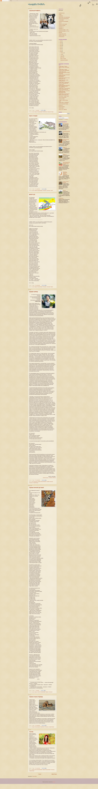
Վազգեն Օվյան (35, 482)
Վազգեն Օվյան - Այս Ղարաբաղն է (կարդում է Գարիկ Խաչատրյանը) (64, 75)
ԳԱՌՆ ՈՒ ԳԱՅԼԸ (33, 115)
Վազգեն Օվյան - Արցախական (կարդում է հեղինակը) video (64, 83)
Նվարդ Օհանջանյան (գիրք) (63, 103)
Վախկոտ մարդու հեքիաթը (36, 696)
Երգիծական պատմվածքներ (63, 21)
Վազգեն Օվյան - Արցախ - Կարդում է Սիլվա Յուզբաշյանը (64, 70)
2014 (61, 45)
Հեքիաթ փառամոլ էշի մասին (36, 487)
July (61, 54)
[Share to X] (43, 110)
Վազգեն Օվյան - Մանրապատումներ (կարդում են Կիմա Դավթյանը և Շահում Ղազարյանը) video (64, 86)
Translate (66, 119)
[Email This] (41, 110)
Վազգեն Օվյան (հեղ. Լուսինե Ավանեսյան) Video (63, 80)
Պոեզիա (60, 14)
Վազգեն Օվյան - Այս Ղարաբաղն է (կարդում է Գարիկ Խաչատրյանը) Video (64, 91)
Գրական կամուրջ (62, 106)
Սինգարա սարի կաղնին (63, 24)
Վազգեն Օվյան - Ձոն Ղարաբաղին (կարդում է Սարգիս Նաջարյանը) (64, 72)
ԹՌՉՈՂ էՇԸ (32, 194)
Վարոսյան (49, 111)
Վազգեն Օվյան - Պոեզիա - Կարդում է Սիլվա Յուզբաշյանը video (64, 67)
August (62, 55)
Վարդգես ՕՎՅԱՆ (62, 98)
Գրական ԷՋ (61, 105)
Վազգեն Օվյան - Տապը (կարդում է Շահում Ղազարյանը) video (64, 89)
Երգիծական (45, 111)
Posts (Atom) (35, 776)
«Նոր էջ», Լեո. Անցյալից (63, 109)
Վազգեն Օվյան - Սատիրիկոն (63, 102)
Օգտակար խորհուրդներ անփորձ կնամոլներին (65, 173)
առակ (33, 111)
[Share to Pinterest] (45, 110)
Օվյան (52, 111)
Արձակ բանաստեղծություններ (37, 769)
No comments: (37, 285)
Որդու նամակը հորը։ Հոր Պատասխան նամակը (66, 163)
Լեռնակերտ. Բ (61, 28)
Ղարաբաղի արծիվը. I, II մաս (63, 29)
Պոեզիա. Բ (65, 154)
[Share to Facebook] (44, 110)
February (62, 52)
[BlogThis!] (42, 110)
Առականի (60, 32)
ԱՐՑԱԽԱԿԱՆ (61, 198)
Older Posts (54, 774)
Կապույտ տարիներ (62, 25)
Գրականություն (39, 111)
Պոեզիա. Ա (65, 147)
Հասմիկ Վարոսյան (49, 481)
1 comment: (37, 110)
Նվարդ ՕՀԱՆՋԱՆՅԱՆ (62, 97)
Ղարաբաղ (44, 190)
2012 (61, 42)
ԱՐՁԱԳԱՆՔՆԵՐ (61, 36)
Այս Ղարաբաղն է (35, 481)
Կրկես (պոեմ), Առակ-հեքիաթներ (64, 17)
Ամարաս (60, 22)
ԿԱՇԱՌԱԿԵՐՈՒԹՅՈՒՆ (34, 10)
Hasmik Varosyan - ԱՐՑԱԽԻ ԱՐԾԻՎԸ (49, 477)
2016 (61, 48)
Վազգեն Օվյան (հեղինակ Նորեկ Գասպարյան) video (64, 78)
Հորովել (31, 731)
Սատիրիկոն (61, 15)
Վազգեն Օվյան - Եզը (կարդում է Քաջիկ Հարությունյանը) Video (64, 94)
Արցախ (36, 111)
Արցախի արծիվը (33, 291)
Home (39, 774)
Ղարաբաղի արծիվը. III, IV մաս (64, 31)
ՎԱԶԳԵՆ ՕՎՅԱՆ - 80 (62, 35)
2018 (61, 51)
